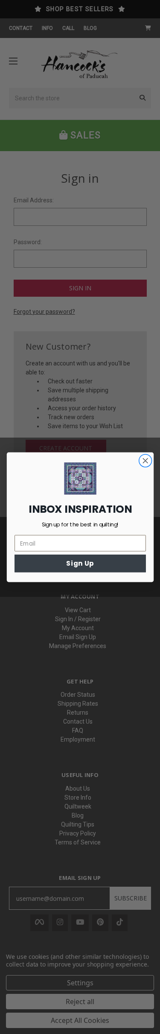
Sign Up (80, 563)
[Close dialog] (145, 460)
